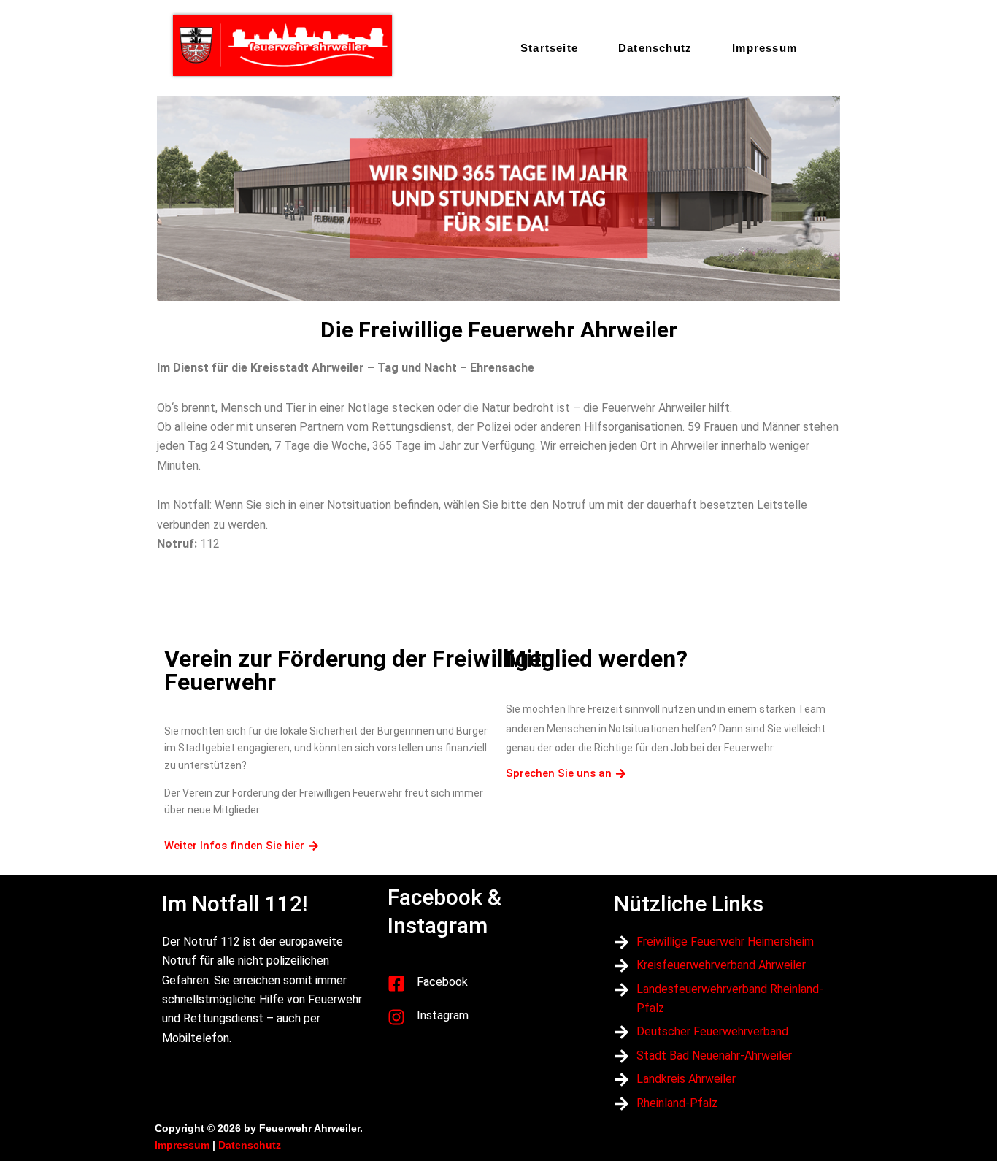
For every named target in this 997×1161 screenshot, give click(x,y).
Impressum (764, 48)
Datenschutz (655, 48)
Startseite (549, 48)
